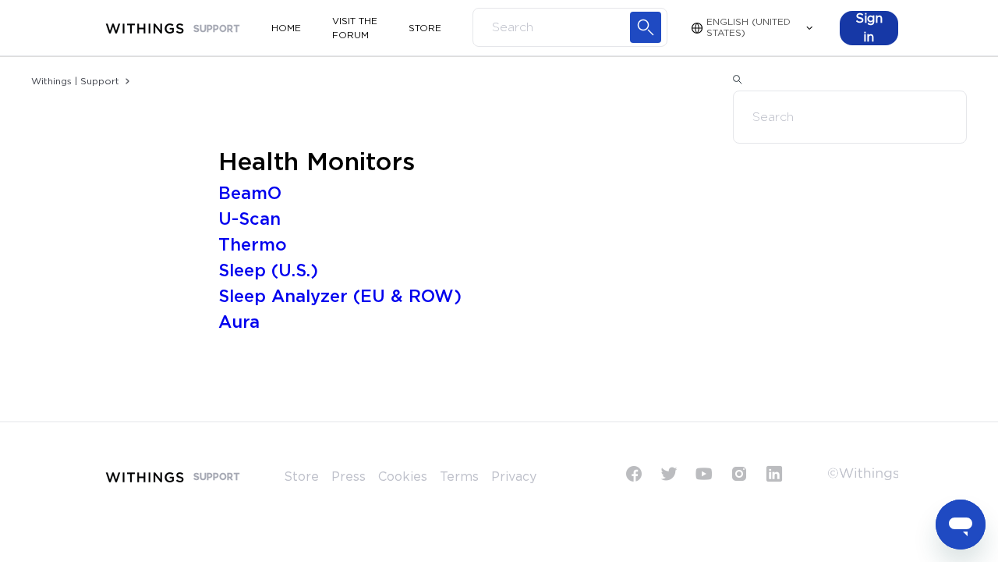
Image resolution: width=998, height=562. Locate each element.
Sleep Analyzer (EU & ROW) (340, 296)
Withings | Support (75, 81)
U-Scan (249, 219)
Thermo (252, 245)
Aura (239, 322)
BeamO (249, 193)
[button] (869, 28)
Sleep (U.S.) (268, 270)
